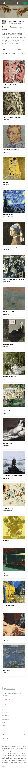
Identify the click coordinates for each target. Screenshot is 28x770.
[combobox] (6, 53)
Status (3, 725)
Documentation (6, 710)
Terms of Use (5, 712)
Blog (3, 707)
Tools (3, 722)
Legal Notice (5, 715)
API (3, 728)
